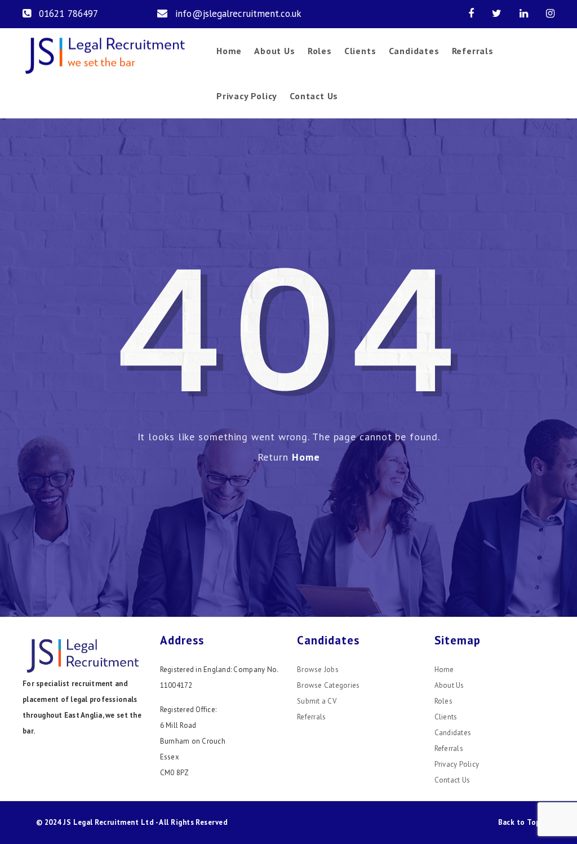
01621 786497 (68, 13)
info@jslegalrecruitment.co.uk (238, 13)
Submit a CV (316, 701)
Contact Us (314, 95)
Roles (320, 50)
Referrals (473, 50)
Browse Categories (328, 685)
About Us (274, 50)
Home (229, 50)
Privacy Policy (246, 95)
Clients (360, 50)
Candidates (414, 50)
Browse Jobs (318, 669)
